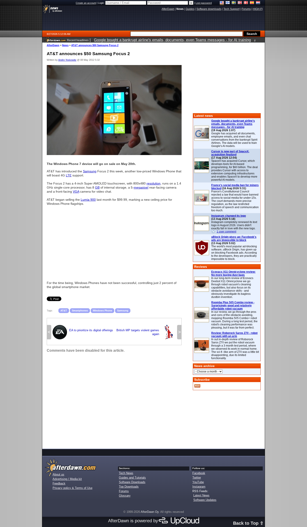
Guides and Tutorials (132, 477)
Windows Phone (102, 310)
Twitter (196, 477)
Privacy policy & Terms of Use (72, 488)
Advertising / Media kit (67, 479)
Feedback (59, 483)
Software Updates (204, 500)
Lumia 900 (88, 199)
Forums (124, 491)
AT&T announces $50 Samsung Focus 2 (94, 45)
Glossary (125, 495)
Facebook (198, 473)
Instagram (198, 486)
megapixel (141, 187)
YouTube (198, 482)
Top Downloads (129, 486)
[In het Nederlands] (258, 3)
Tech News (126, 473)
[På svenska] (234, 3)
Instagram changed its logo (228, 215)
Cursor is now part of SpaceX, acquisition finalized (230, 153)
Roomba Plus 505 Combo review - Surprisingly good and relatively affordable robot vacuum (232, 305)
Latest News (201, 495)
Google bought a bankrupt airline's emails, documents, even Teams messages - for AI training (233, 124)
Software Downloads (132, 482)
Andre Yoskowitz (67, 60)
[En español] (252, 3)
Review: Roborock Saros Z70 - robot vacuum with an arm (234, 334)
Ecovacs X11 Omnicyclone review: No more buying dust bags (233, 273)
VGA (76, 191)
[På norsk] (240, 3)
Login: (101, 3)
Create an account (86, 3)
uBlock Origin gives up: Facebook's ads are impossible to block (233, 238)
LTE (68, 175)
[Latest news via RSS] (197, 386)
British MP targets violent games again (146, 332)
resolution (153, 183)
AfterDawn (53, 45)
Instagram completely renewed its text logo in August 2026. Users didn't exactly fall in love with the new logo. (234, 225)
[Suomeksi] (228, 3)
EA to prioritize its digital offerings (83, 332)
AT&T (63, 310)
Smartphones (80, 310)
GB (97, 187)
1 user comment (226, 231)
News (65, 45)
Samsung (89, 171)
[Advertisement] (114, 241)
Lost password (204, 3)
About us (58, 474)
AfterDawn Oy (150, 511)
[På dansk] (246, 3)
